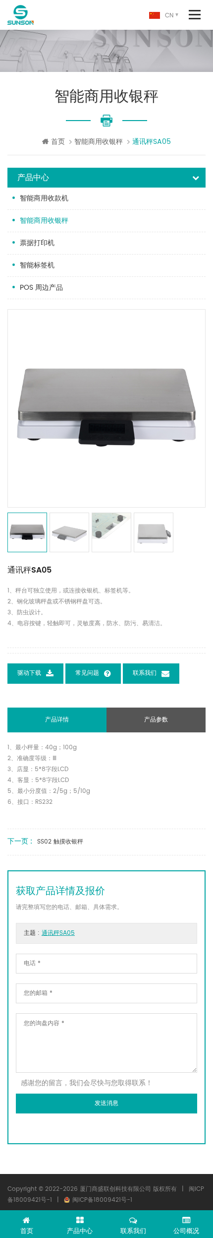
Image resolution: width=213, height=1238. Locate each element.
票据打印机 (37, 243)
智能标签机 (37, 265)
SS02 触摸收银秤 (60, 842)
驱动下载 (29, 673)
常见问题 (87, 673)
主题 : (49, 933)
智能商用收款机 (44, 198)
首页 (58, 141)
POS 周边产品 (41, 287)
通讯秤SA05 (58, 933)
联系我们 (145, 673)
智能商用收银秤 (98, 141)
